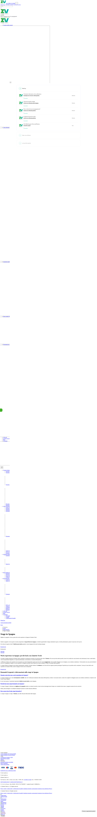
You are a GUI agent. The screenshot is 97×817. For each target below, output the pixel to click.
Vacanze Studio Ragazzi (8, 470)
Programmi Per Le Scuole (8, 578)
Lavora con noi (6, 438)
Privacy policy (4, 788)
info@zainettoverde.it (5, 781)
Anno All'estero (6, 506)
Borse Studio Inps (7, 572)
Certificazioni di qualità (11, 618)
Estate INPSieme (9, 576)
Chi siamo (8, 615)
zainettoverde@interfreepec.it (16, 781)
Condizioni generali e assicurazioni (30, 788)
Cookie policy (10, 788)
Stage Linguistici (9, 580)
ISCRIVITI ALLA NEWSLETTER (8, 770)
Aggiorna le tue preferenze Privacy (45, 788)
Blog (4, 439)
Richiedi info (3, 646)
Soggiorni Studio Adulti (8, 554)
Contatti (7, 617)
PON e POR (8, 605)
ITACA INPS (9, 552)
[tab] (48, 675)
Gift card (5, 437)
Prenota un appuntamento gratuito (88, 811)
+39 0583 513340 (27, 779)
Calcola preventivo (17, 4)
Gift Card (5, 611)
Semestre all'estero (9, 508)
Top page (3, 815)
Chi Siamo (5, 614)
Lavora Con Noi (6, 612)
